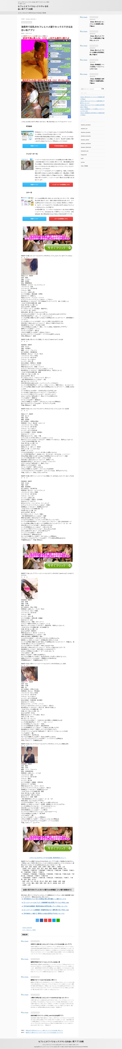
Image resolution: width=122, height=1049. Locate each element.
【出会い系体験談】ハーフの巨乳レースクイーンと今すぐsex (97, 67)
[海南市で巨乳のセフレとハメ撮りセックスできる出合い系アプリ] (54, 920)
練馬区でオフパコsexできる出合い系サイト (44, 980)
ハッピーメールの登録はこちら (61, 184)
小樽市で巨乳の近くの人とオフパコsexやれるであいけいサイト (50, 997)
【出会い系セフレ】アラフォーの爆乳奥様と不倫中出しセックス (97, 38)
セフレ (24, 930)
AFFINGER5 (85, 1046)
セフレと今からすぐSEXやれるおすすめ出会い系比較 (32, 13)
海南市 (34, 930)
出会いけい (29, 930)
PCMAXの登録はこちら (61, 146)
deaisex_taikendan (27, 927)
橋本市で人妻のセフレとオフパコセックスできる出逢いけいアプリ (44, 1032)
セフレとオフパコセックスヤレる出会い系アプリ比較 (61, 1041)
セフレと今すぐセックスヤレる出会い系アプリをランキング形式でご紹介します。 (61, 1044)
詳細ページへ (34, 146)
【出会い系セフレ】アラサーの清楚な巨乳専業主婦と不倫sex (97, 52)
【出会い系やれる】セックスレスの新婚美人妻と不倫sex (97, 24)
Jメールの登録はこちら (61, 219)
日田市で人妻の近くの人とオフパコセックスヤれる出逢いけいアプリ (51, 944)
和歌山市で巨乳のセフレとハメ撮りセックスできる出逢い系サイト (44, 1030)
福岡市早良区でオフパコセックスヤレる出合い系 (45, 962)
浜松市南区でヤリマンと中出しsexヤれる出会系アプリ (47, 1015)
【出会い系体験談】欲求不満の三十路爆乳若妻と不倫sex (97, 81)
